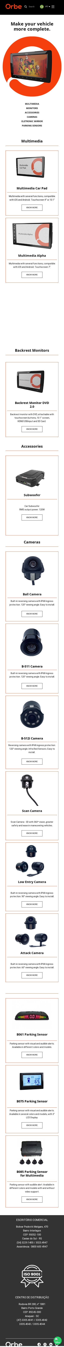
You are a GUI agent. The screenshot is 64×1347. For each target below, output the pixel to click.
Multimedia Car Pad (32, 188)
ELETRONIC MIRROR (32, 121)
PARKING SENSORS (32, 125)
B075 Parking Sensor (32, 1101)
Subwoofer (32, 495)
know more (32, 207)
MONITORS (32, 108)
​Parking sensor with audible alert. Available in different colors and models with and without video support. (32, 1188)
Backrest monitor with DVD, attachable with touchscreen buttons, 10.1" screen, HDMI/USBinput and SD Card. (32, 418)
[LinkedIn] (51, 1344)
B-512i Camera (32, 738)
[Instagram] (45, 1344)
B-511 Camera (32, 666)
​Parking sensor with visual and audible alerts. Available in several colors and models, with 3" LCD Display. (32, 1114)
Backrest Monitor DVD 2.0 (32, 405)
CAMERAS (32, 116)
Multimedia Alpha (32, 255)
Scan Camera (32, 811)
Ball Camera (32, 594)
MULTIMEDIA (32, 103)
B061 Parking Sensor (32, 1034)
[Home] (14, 6)
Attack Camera (32, 953)
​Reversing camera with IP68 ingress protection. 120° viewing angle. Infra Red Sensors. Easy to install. (32, 748)
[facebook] (39, 1344)
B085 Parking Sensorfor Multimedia (32, 1174)
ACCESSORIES (32, 112)
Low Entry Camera (32, 882)
